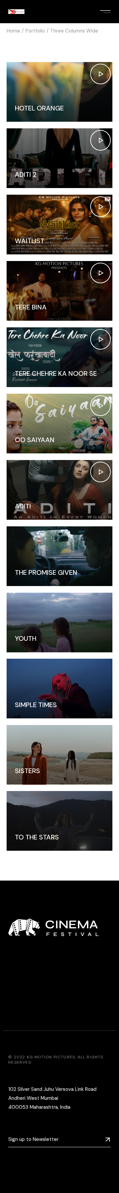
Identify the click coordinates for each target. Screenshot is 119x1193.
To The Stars (37, 837)
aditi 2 (25, 174)
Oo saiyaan (35, 439)
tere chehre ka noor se (56, 373)
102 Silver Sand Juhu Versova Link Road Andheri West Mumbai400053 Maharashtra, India (52, 1098)
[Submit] (107, 1140)
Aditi (23, 506)
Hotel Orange (39, 108)
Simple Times (36, 704)
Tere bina (31, 307)
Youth (25, 638)
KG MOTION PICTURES (51, 1057)
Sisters (27, 770)
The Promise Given (46, 572)
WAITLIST (29, 240)
